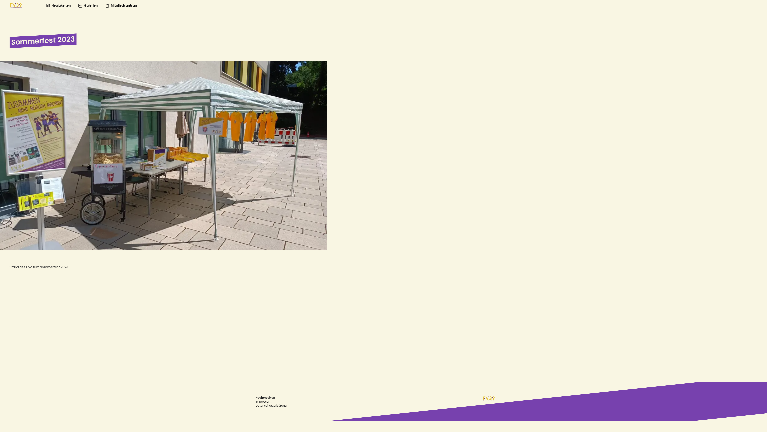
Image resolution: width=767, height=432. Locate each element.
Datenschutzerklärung (271, 406)
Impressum (263, 402)
